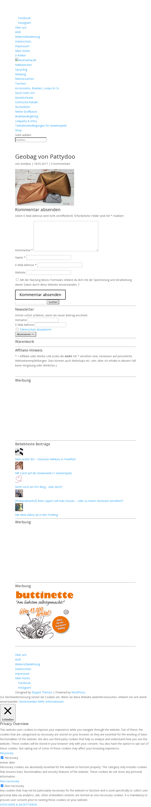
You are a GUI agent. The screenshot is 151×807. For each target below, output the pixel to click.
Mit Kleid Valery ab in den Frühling (36, 515)
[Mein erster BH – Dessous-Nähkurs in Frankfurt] (19, 454)
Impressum (22, 46)
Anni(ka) (26, 164)
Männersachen (24, 79)
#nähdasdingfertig (26, 116)
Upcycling (21, 69)
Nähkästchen (23, 65)
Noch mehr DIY (25, 93)
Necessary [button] (6, 753)
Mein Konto (22, 51)
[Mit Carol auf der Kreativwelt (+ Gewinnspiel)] (19, 468)
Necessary (11, 758)
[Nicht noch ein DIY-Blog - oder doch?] (19, 482)
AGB (18, 32)
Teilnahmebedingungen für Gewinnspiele (41, 125)
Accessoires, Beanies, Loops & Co (37, 88)
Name (20, 257)
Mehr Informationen (51, 701)
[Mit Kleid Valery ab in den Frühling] (19, 510)
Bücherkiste (22, 107)
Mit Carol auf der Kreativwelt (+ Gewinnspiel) (43, 473)
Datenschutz (23, 41)
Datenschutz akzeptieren (36, 329)
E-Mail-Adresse (26, 265)
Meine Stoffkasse (26, 111)
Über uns (21, 27)
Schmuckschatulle (26, 102)
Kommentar (24, 250)
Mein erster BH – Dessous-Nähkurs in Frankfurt (45, 459)
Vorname (21, 320)
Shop (18, 130)
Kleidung (20, 74)
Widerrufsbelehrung (27, 37)
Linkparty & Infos (26, 121)
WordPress (78, 692)
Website (20, 272)
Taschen (20, 83)
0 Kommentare (60, 164)
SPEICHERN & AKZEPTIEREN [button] (18, 804)
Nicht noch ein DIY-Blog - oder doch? (38, 487)
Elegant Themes (42, 692)
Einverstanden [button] (28, 701)
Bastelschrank (24, 97)
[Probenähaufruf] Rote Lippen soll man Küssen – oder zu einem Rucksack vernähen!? (69, 501)
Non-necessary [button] (9, 781)
